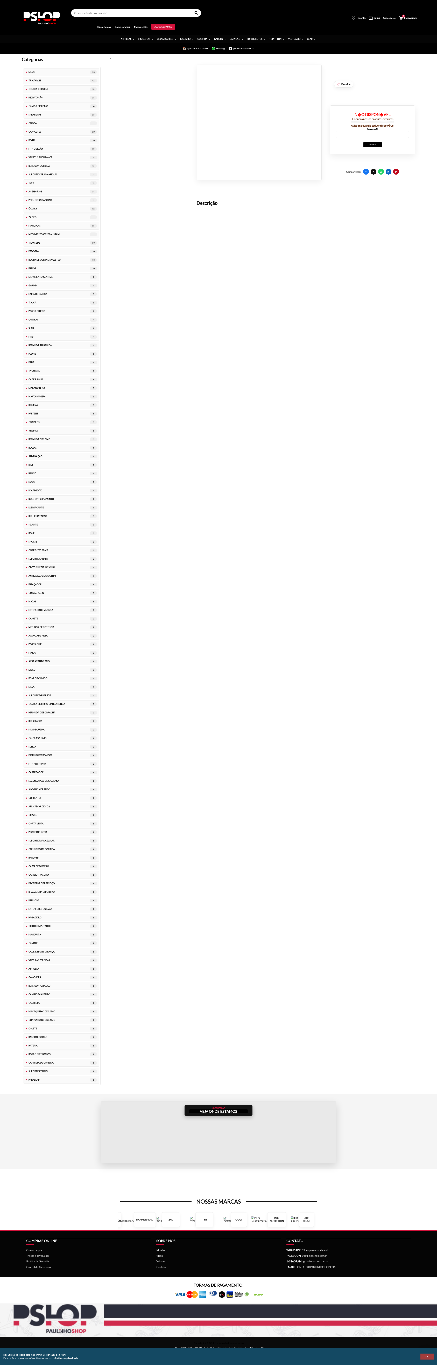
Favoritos (358, 18)
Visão (159, 1255)
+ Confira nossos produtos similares (372, 118)
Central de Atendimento (39, 1266)
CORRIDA (202, 39)
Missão (160, 1250)
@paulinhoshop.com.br (314, 1255)
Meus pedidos (141, 27)
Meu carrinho (410, 17)
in (388, 171)
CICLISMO (185, 39)
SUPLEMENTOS (255, 39)
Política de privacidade (66, 1358)
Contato (161, 1266)
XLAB (310, 39)
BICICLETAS (144, 39)
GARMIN (218, 39)
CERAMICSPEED (165, 39)
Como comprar (122, 27)
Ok (427, 1356)
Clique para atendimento (307, 1250)
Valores (160, 1261)
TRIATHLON (275, 39)
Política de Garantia (37, 1261)
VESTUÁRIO (294, 39)
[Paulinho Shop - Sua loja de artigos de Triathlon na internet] (42, 18)
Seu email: (372, 129)
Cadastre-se (389, 18)
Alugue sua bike (163, 26)
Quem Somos (104, 27)
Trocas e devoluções (38, 1255)
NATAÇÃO (235, 39)
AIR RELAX (126, 39)
